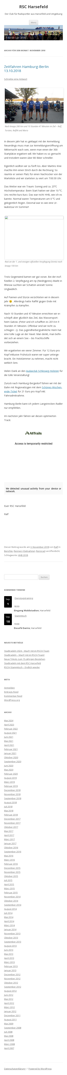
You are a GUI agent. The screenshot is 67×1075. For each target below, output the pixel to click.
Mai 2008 (8, 1035)
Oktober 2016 (11, 847)
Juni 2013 (8, 949)
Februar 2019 (11, 786)
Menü (33, 22)
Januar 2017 (10, 843)
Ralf (56, 547)
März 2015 (9, 888)
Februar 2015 (11, 892)
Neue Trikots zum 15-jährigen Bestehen (24, 659)
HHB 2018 (23, 555)
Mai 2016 (8, 855)
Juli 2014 (8, 913)
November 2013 (12, 933)
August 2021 (10, 732)
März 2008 (9, 1044)
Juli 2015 (8, 880)
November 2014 (12, 896)
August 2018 (10, 802)
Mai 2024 (8, 720)
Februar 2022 (11, 728)
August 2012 (10, 990)
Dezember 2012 (12, 974)
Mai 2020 (8, 769)
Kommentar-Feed (13, 695)
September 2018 (12, 798)
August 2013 (10, 945)
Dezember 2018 (12, 790)
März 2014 (9, 925)
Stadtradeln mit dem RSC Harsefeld (22, 663)
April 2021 (9, 745)
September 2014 (12, 904)
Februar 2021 (11, 749)
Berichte (8, 551)
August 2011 (10, 1019)
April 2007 (9, 1048)
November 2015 (12, 872)
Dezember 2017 (12, 818)
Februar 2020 (11, 773)
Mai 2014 (8, 917)
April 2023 (9, 724)
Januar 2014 (10, 929)
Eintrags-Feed (11, 691)
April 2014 (9, 921)
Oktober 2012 (11, 982)
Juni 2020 (8, 765)
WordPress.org (12, 700)
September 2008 (12, 1027)
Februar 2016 (11, 863)
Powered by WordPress (40, 1068)
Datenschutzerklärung (14, 1068)
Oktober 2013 (11, 937)
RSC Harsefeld (33, 6)
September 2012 (12, 986)
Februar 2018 (11, 814)
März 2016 (9, 859)
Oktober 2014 (11, 900)
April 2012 (9, 1003)
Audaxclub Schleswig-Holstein (42, 371)
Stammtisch (21, 615)
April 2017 (9, 835)
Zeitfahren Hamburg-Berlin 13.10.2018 (26, 68)
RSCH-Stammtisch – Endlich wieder (22, 667)
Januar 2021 (10, 753)
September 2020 (12, 761)
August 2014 (10, 908)
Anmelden (9, 687)
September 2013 (12, 941)
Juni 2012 (8, 994)
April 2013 (9, 958)
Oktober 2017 (11, 827)
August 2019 (10, 777)
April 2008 (9, 1040)
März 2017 (9, 839)
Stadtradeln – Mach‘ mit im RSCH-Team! (24, 655)
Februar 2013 (11, 966)
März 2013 (9, 962)
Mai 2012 (8, 999)
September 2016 (12, 851)
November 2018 (12, 794)
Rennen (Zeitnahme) (24, 551)
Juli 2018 (8, 806)
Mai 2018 (8, 810)
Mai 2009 (8, 1023)
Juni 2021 (8, 736)
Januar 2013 (10, 970)
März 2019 (9, 782)
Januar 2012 (10, 1011)
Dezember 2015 (12, 868)
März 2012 (9, 1007)
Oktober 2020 (11, 757)
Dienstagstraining (24, 598)
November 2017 (12, 822)
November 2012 (12, 978)
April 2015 (9, 884)
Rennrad (40, 551)
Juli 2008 (8, 1031)
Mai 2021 (8, 741)
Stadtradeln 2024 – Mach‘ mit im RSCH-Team (26, 650)
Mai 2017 (8, 831)
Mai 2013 (8, 954)
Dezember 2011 (12, 1015)
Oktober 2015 (11, 876)
